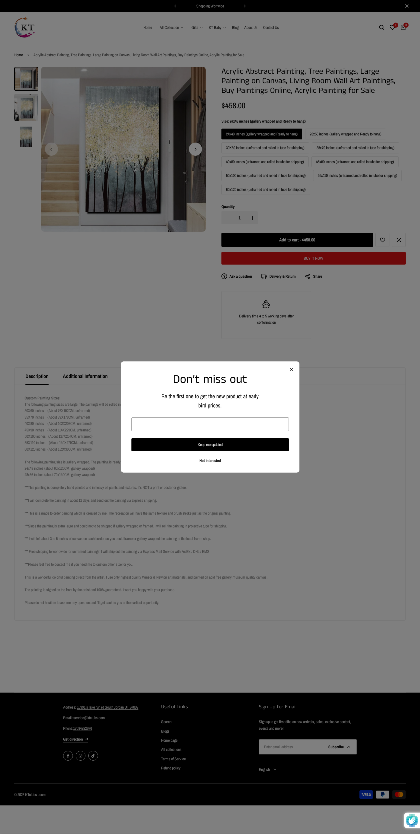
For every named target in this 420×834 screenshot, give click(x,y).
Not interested (210, 460)
